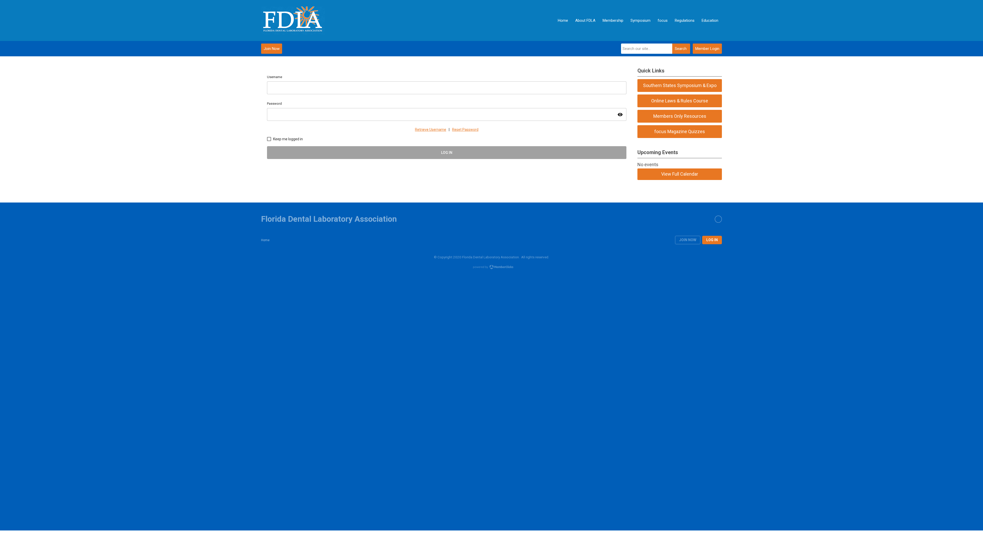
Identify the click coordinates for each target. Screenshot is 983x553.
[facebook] (718, 219)
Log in (712, 240)
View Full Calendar (679, 174)
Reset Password (465, 129)
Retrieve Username (430, 129)
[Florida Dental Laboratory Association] (293, 20)
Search (681, 48)
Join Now (272, 48)
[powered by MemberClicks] (491, 267)
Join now (687, 240)
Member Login (707, 48)
